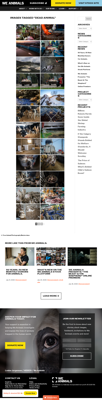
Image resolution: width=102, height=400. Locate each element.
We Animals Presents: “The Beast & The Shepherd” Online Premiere (84, 80)
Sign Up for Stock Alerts (14, 386)
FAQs (31, 382)
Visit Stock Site (89, 3)
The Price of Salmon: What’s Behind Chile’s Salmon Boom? (85, 167)
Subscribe (37, 3)
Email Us (8, 382)
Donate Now (63, 3)
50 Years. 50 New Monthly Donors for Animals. (84, 56)
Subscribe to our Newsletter (16, 384)
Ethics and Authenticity (38, 384)
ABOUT (22, 9)
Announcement (21, 280)
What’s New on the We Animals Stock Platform (84, 66)
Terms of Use (34, 388)
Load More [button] (50, 296)
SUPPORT (73, 9)
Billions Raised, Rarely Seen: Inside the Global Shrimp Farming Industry (85, 120)
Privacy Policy (34, 386)
